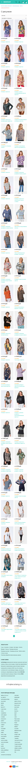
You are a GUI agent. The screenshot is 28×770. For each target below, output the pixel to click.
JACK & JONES (4, 740)
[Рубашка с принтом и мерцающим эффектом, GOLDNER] (21, 428)
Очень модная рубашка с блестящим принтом (20, 522)
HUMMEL (3, 738)
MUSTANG (16, 707)
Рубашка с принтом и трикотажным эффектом (6, 603)
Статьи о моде (4, 653)
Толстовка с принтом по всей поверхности (20, 603)
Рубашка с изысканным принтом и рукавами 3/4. (20, 146)
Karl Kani (3, 748)
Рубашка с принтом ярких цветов (20, 279)
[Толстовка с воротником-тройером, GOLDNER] (7, 561)
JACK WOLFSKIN (4, 742)
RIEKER (16, 726)
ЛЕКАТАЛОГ (7, 2)
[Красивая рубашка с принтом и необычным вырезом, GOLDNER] (21, 371)
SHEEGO (16, 732)
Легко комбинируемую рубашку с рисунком (20, 253)
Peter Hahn (17, 720)
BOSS (2, 705)
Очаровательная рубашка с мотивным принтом (21, 120)
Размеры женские (14, 649)
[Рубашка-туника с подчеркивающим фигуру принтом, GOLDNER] (21, 78)
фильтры (14, 15)
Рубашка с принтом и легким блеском (5, 334)
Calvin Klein (3, 709)
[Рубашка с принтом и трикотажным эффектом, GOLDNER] (7, 589)
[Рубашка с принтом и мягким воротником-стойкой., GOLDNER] (21, 185)
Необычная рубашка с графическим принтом (20, 549)
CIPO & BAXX (4, 715)
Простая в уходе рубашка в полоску (21, 227)
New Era (16, 711)
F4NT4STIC (3, 722)
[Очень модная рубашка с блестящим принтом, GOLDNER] (21, 508)
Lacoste (3, 752)
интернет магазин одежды (16, 761)
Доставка (16, 647)
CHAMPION (3, 713)
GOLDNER (3, 728)
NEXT (15, 713)
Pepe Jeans (17, 718)
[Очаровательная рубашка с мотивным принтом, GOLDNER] (21, 105)
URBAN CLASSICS (18, 748)
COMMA (3, 717)
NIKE (15, 715)
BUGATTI (3, 707)
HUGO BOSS (3, 736)
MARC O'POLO (17, 701)
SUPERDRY (16, 736)
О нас (2, 647)
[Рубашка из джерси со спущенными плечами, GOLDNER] (7, 535)
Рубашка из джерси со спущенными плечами (6, 549)
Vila (15, 752)
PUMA (15, 722)
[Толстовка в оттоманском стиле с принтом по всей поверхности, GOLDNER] (21, 561)
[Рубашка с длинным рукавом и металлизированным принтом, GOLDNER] (21, 398)
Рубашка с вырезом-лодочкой (5, 522)
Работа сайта (22, 651)
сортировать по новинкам (14, 18)
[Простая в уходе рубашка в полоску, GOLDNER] (21, 212)
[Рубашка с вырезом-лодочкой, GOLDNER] (7, 508)
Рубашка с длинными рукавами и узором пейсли (7, 227)
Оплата (20, 647)
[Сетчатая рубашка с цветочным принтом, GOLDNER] (7, 371)
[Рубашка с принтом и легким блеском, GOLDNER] (7, 319)
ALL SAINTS (3, 697)
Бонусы (7, 649)
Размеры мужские (5, 651)
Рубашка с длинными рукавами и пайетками (6, 470)
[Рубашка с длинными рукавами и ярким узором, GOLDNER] (21, 158)
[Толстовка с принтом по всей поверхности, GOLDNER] (21, 589)
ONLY (15, 717)
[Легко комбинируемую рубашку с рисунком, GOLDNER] (21, 239)
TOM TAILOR (17, 742)
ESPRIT (2, 720)
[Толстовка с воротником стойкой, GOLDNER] (7, 615)
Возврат (3, 649)
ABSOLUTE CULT (4, 695)
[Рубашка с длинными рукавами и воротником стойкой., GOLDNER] (7, 265)
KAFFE (2, 746)
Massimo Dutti (17, 703)
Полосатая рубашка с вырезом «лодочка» (19, 307)
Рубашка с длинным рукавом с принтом (19, 470)
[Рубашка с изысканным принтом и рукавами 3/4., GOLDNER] (21, 132)
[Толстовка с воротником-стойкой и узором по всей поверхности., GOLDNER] (21, 615)
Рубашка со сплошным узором (6, 146)
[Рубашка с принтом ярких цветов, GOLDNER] (21, 265)
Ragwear (16, 724)
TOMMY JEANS (17, 746)
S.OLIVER (16, 728)
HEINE (2, 732)
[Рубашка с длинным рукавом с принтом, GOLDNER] (21, 456)
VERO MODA (17, 750)
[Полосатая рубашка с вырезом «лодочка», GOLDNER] (21, 293)
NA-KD (15, 709)
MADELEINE (16, 697)
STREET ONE (17, 734)
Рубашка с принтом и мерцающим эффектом (20, 442)
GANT (2, 726)
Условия (11, 647)
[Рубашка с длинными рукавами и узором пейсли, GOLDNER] (7, 212)
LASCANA (16, 695)
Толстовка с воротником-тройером (7, 575)
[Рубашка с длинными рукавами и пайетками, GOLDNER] (7, 456)
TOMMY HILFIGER (18, 744)
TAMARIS (16, 738)
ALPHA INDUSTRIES (5, 699)
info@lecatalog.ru (14, 684)
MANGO (16, 699)
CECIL (2, 711)
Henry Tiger (3, 734)
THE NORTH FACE (18, 740)
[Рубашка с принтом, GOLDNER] (7, 28)
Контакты (6, 647)
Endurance (3, 718)
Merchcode (17, 705)
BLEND (2, 703)
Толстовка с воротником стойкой (6, 629)
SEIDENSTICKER (17, 730)
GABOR (2, 724)
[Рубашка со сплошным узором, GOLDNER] (7, 132)
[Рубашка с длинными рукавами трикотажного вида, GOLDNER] (7, 428)
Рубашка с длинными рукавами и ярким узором (20, 172)
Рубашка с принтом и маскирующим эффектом (6, 120)
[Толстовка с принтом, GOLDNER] (21, 346)
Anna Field (3, 701)
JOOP (2, 744)
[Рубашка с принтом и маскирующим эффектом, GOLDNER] (7, 105)
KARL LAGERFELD (4, 750)
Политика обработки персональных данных (11, 655)
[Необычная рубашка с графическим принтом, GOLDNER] (21, 535)
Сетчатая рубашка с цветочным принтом (5, 385)
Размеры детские (14, 651)
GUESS (2, 730)
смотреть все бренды (6, 754)
